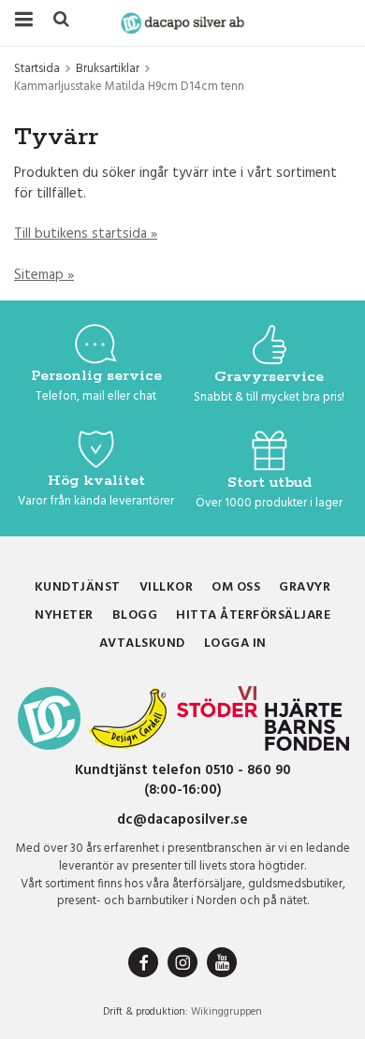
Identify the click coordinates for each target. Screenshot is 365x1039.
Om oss (236, 587)
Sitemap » (44, 275)
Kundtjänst (78, 587)
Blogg (135, 615)
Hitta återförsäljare (253, 615)
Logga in (235, 643)
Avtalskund (142, 643)
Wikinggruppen (226, 1011)
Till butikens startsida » (85, 234)
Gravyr (304, 587)
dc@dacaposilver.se (182, 820)
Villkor (166, 587)
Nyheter (64, 615)
